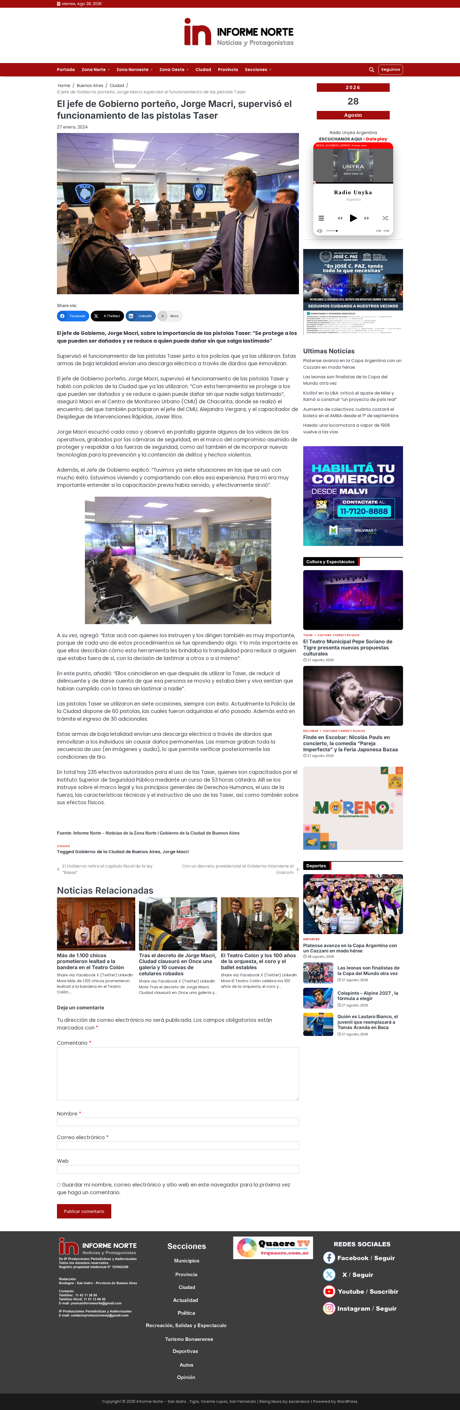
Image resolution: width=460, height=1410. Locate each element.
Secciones (256, 69)
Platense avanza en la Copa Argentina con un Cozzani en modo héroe (352, 364)
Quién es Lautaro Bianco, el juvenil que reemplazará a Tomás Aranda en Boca (368, 1022)
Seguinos (390, 69)
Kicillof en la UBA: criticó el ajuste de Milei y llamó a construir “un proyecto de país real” (350, 396)
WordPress (347, 1401)
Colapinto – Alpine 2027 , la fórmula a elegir (368, 995)
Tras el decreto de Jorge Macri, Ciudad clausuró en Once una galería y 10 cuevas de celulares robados (177, 964)
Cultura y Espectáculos (338, 635)
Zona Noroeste (133, 69)
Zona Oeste (171, 69)
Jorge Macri (175, 852)
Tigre (308, 635)
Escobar (310, 730)
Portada (66, 69)
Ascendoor (299, 1401)
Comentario (74, 1043)
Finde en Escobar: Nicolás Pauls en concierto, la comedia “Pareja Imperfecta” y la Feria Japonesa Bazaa (350, 743)
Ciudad (203, 69)
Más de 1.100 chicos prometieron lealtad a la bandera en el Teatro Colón (90, 961)
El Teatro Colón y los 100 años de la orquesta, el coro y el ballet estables (258, 961)
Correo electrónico (83, 1137)
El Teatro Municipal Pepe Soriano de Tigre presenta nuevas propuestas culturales (347, 647)
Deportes (311, 939)
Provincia (228, 69)
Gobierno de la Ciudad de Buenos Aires (117, 852)
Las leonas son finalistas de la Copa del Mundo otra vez (369, 970)
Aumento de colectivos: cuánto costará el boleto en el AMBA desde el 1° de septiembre (351, 412)
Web (63, 1161)
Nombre (69, 1113)
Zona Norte (94, 69)
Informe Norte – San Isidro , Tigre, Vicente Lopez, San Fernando (196, 1401)
